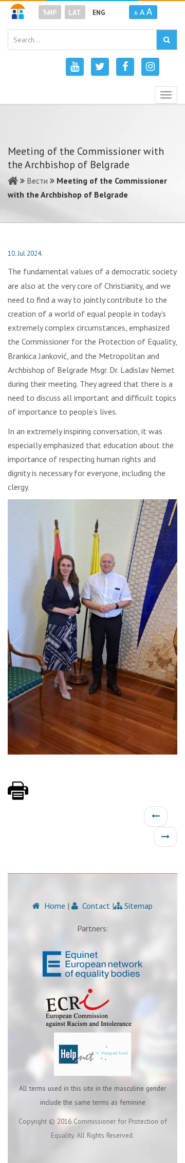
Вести (37, 180)
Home (53, 905)
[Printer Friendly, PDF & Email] (18, 796)
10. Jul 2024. (25, 253)
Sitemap (137, 905)
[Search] (167, 40)
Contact (95, 905)
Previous (15, 643)
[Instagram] (150, 67)
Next (169, 643)
